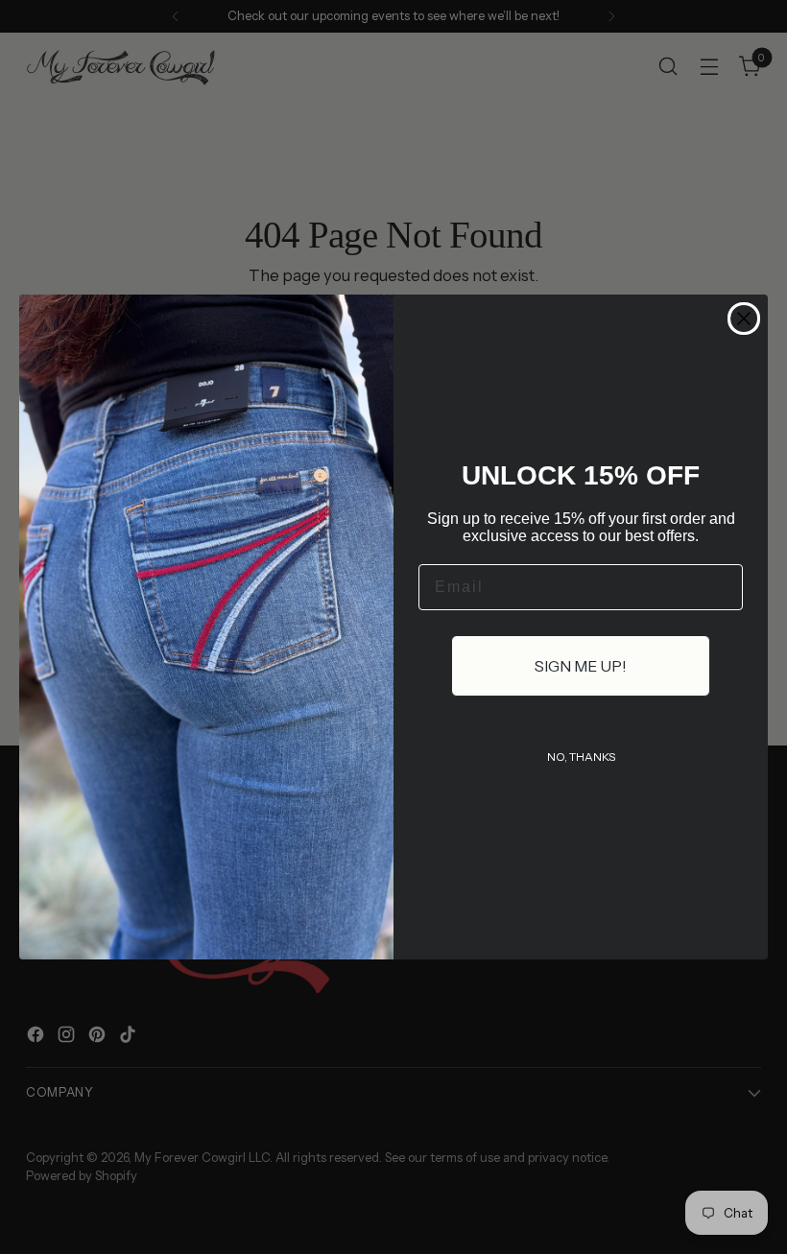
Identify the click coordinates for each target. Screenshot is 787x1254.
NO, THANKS (581, 756)
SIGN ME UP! (581, 665)
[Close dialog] (743, 318)
